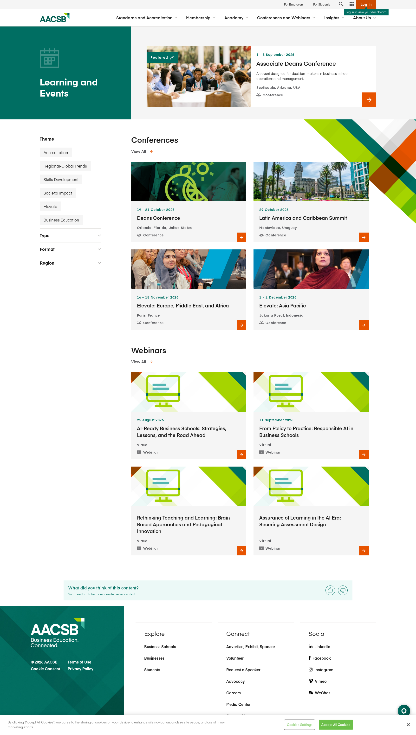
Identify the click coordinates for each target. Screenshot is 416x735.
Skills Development (61, 179)
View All (138, 151)
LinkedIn (322, 646)
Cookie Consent (45, 668)
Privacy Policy (80, 668)
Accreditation (56, 152)
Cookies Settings (299, 724)
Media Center (238, 704)
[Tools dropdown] (351, 4)
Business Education (61, 219)
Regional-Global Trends (65, 166)
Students (152, 669)
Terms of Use (79, 661)
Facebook (321, 658)
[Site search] (341, 4)
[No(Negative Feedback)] (343, 590)
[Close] (408, 724)
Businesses (154, 658)
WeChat (322, 692)
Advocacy (235, 681)
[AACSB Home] (55, 17)
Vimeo (321, 681)
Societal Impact (58, 192)
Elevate (50, 206)
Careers (233, 692)
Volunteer (235, 658)
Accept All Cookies (335, 724)
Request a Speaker (243, 669)
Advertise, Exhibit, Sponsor (250, 646)
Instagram (323, 669)
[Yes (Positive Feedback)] (330, 590)
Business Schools (160, 646)
